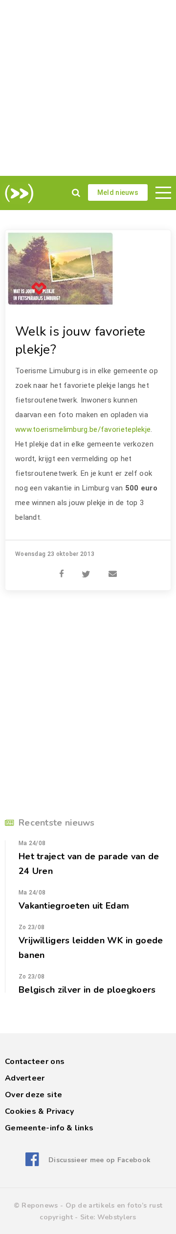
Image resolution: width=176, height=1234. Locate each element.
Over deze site (33, 1094)
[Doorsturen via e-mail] (113, 568)
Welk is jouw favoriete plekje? (80, 340)
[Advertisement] (88, 88)
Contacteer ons (35, 1061)
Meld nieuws (117, 192)
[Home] (17, 193)
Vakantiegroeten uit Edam (74, 906)
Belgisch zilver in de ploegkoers (87, 990)
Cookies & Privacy (39, 1111)
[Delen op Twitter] (86, 568)
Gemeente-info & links (49, 1128)
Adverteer (25, 1078)
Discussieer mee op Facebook (99, 1160)
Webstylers (116, 1217)
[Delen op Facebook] (61, 568)
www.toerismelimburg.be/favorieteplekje (83, 429)
